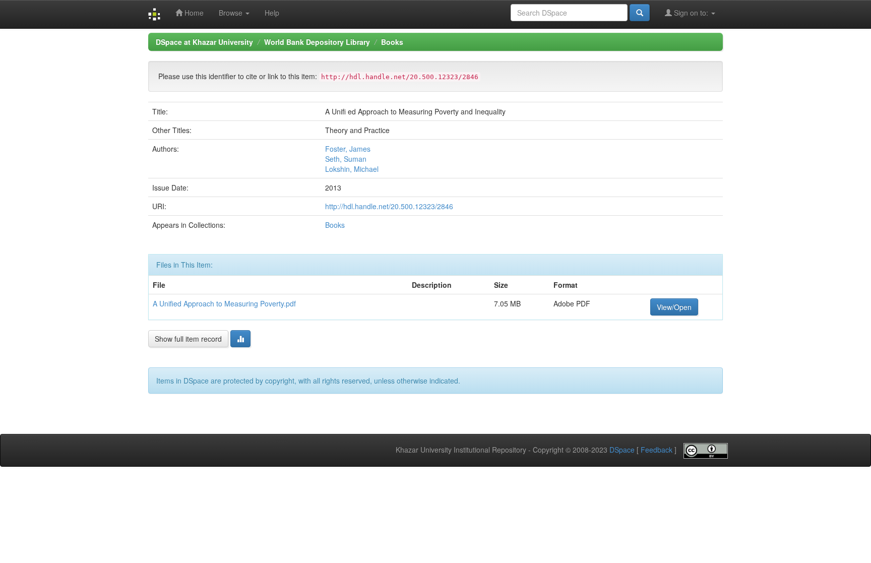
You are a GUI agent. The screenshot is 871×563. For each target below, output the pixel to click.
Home (193, 13)
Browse (231, 13)
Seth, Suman (345, 159)
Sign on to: (691, 13)
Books (392, 42)
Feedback (656, 450)
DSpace (622, 450)
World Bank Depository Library (317, 42)
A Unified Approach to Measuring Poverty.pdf (224, 303)
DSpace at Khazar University (204, 42)
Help (272, 13)
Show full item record (188, 339)
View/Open (674, 307)
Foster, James (347, 149)
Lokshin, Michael (352, 169)
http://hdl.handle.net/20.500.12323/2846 (389, 206)
